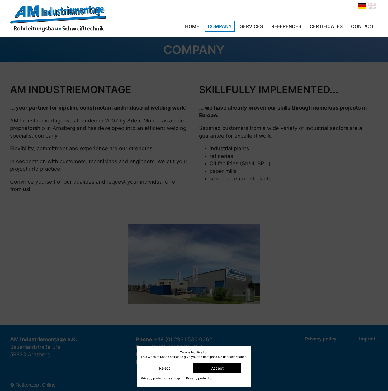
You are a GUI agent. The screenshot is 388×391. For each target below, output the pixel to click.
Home (192, 26)
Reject (164, 368)
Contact (362, 26)
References (286, 26)
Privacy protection (199, 378)
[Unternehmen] (362, 6)
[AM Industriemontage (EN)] (65, 18)
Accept (217, 368)
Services (251, 26)
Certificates (326, 26)
